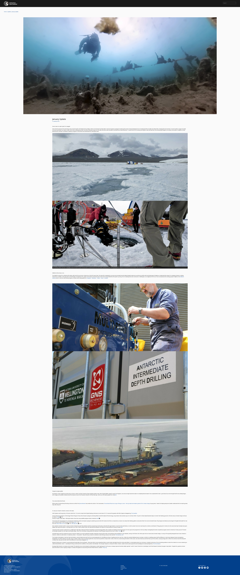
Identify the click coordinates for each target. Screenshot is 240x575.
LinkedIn (106, 278)
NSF (87, 540)
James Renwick (82, 503)
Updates (9, 11)
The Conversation (156, 543)
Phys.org (105, 547)
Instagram (89, 278)
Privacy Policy (123, 568)
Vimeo (102, 278)
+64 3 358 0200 (164, 565)
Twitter (98, 278)
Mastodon (94, 278)
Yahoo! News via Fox (60, 523)
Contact (122, 565)
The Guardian (134, 513)
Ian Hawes (69, 267)
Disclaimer (123, 566)
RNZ (75, 522)
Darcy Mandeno (62, 485)
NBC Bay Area (75, 523)
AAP (123, 534)
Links (122, 569)
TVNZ (58, 517)
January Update (15, 11)
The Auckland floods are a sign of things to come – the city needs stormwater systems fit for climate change (127, 503)
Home (5, 11)
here (116, 494)
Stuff (98, 518)
